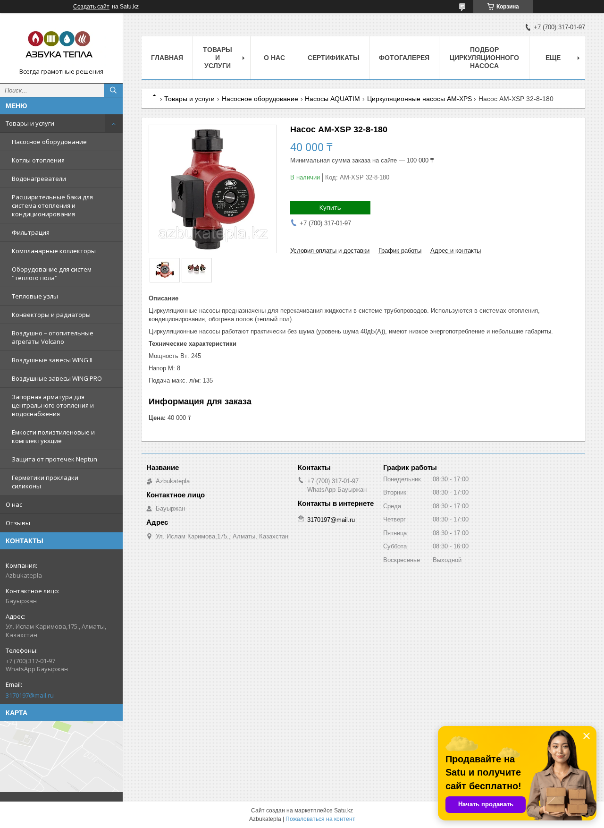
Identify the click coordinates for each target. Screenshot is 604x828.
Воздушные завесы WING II (52, 360)
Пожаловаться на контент (320, 819)
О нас (14, 504)
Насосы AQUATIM (332, 98)
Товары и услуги (30, 123)
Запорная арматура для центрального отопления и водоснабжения (53, 405)
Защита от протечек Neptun (54, 459)
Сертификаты (334, 57)
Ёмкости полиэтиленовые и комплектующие (53, 436)
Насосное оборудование (49, 141)
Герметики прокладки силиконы (45, 481)
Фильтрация (31, 232)
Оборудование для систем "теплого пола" (52, 273)
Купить (330, 207)
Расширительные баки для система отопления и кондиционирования (52, 205)
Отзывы (18, 523)
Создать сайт (91, 6)
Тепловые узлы (35, 296)
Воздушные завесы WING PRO (57, 378)
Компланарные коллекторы (54, 251)
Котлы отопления (38, 160)
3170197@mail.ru (30, 695)
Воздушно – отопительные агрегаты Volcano (52, 337)
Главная (167, 57)
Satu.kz (343, 810)
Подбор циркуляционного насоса (484, 57)
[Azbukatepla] (61, 44)
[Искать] (113, 90)
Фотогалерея (404, 57)
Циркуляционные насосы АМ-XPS (419, 98)
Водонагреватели (39, 178)
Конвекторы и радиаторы (51, 314)
